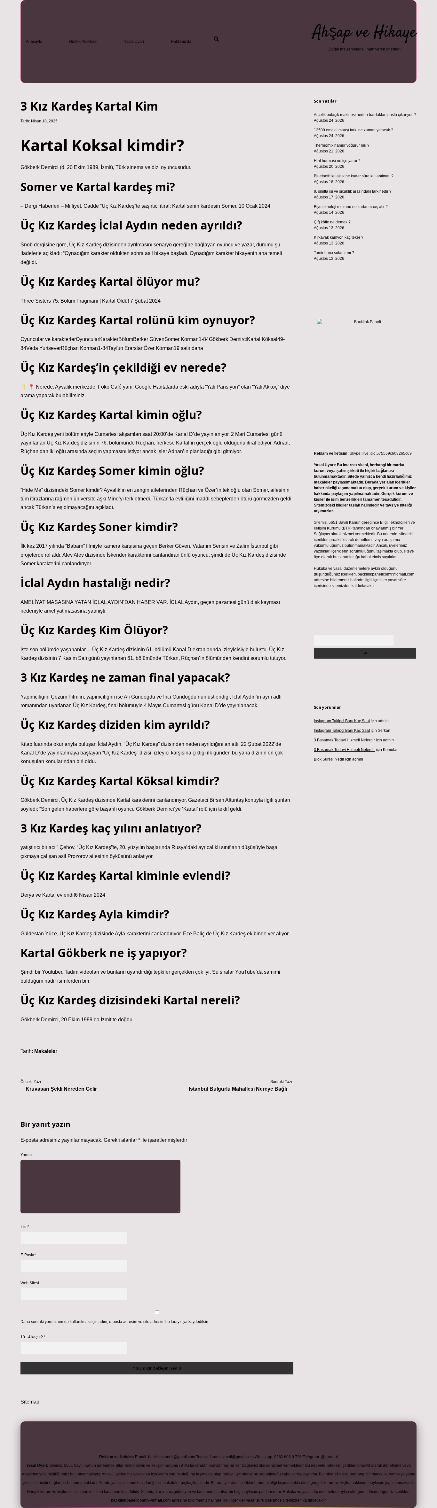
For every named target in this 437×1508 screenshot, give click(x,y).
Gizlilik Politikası (83, 41)
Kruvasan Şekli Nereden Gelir (61, 1089)
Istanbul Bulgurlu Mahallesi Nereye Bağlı (238, 1089)
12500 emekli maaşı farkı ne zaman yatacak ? (353, 130)
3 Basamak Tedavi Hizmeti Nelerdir (344, 740)
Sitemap (29, 1401)
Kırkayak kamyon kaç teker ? (338, 237)
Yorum (26, 1155)
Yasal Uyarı (134, 41)
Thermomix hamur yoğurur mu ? (341, 145)
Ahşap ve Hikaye (364, 32)
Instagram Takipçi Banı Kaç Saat (342, 721)
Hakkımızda (181, 41)
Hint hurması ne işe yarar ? (337, 161)
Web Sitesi (29, 1283)
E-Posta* (28, 1255)
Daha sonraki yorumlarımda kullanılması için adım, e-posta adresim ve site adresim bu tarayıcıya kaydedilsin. (114, 1321)
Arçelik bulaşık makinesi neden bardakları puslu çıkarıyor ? (365, 114)
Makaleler (45, 1051)
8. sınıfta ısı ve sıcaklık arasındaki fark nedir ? (353, 191)
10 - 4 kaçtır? (32, 1337)
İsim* (24, 1227)
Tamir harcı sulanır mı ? (334, 253)
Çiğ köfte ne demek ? (332, 222)
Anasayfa (34, 41)
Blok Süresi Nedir (329, 759)
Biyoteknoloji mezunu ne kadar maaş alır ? (351, 207)
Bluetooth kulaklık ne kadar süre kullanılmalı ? (353, 176)
